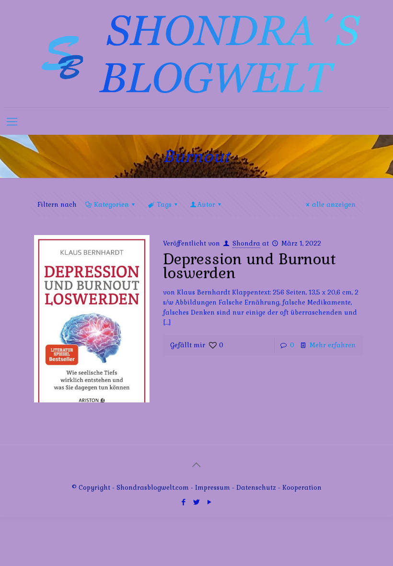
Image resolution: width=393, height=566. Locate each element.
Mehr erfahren (333, 345)
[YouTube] (209, 502)
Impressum (212, 487)
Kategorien (111, 204)
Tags (164, 204)
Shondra (246, 243)
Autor (206, 204)
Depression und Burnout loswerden (249, 266)
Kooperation (302, 487)
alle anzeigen (334, 204)
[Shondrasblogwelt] (196, 53)
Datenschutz (257, 487)
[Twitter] (196, 502)
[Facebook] (183, 502)
